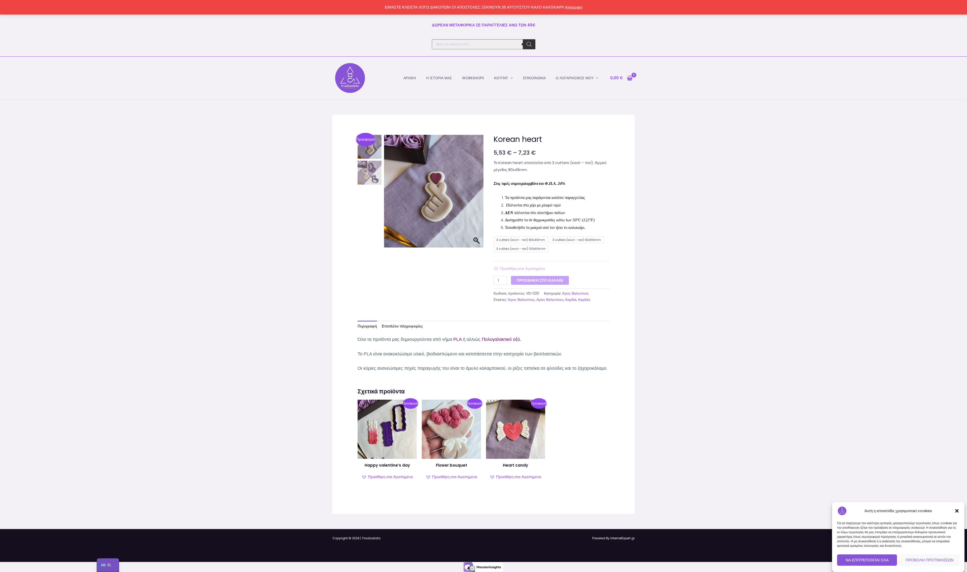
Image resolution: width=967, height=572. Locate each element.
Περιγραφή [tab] (367, 326)
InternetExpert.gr (622, 538)
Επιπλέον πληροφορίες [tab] (402, 326)
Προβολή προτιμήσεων (930, 560)
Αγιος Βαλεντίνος (575, 293)
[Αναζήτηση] (529, 44)
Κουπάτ (501, 77)
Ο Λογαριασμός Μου (575, 77)
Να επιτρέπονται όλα (867, 560)
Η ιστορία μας (439, 77)
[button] (956, 510)
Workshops (473, 77)
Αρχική (409, 77)
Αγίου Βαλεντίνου (550, 299)
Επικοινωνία (534, 77)
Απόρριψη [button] (573, 7)
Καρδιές (584, 299)
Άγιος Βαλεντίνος (521, 299)
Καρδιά (570, 299)
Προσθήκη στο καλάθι (540, 280)
